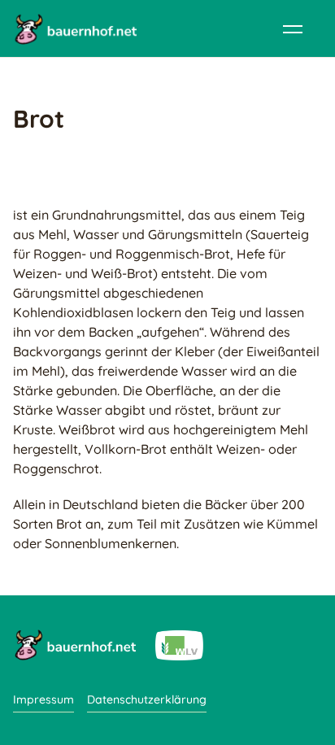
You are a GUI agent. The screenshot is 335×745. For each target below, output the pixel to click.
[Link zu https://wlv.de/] (179, 644)
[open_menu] (292, 28)
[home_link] (75, 28)
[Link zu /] (74, 644)
